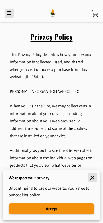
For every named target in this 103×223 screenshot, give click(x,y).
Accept (52, 208)
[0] (95, 13)
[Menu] (9, 13)
